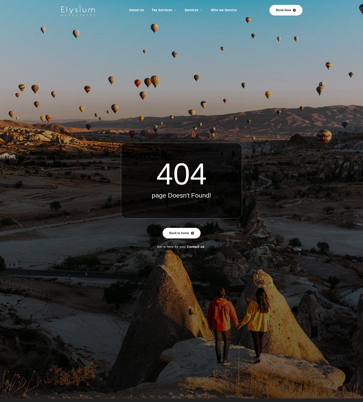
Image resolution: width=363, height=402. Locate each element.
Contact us (195, 247)
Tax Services (162, 10)
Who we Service (224, 10)
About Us (136, 10)
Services (192, 10)
